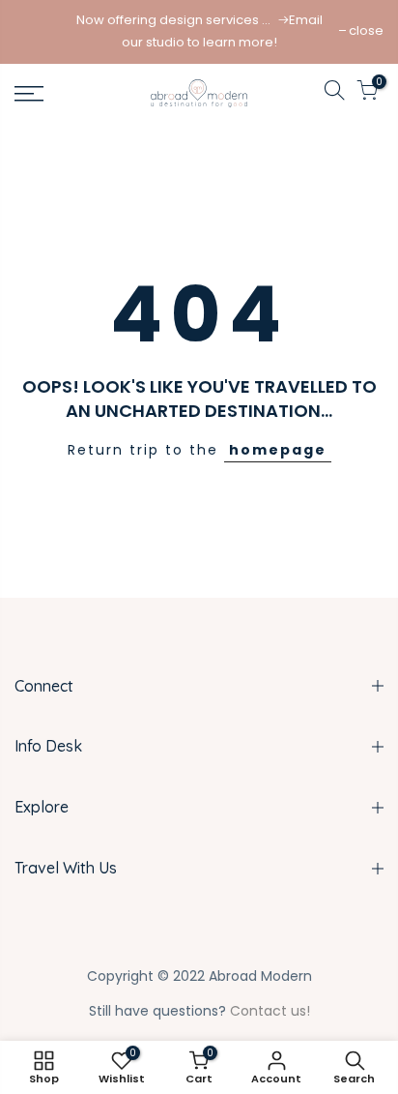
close (366, 30)
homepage (278, 449)
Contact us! (270, 1010)
